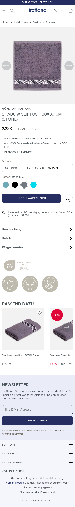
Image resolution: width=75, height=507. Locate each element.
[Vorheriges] (6, 65)
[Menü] (4, 10)
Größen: (7, 161)
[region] (37, 339)
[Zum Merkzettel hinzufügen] (39, 312)
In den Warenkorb (31, 198)
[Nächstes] (68, 65)
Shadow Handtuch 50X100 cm (20, 355)
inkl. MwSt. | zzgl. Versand (27, 129)
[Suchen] (12, 10)
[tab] (37, 229)
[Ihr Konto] (55, 10)
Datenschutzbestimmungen (29, 430)
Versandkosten (15, 482)
